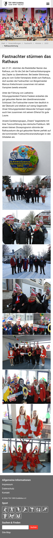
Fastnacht (28, 43)
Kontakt (6, 492)
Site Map (6, 532)
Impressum (7, 484)
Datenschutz (8, 488)
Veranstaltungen (14, 43)
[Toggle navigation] (48, 4)
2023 (46, 43)
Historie (38, 43)
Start (3, 43)
